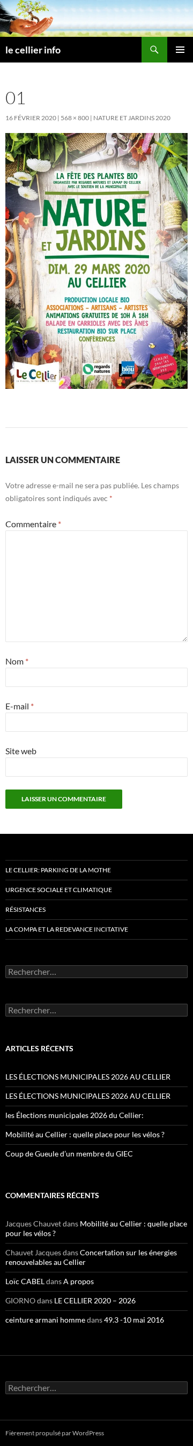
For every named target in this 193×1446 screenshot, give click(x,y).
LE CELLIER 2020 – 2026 (95, 1300)
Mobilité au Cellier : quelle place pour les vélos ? (85, 1134)
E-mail (19, 706)
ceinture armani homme (45, 1319)
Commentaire (33, 524)
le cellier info (33, 50)
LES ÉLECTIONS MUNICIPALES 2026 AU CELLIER (87, 1076)
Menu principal (180, 49)
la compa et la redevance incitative (66, 929)
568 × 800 (75, 118)
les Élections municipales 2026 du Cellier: (74, 1115)
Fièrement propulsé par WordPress (54, 1433)
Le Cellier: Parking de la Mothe (58, 870)
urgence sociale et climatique (58, 890)
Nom (16, 661)
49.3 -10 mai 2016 (134, 1319)
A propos (78, 1281)
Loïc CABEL (24, 1281)
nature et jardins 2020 (131, 118)
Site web (20, 751)
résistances (25, 909)
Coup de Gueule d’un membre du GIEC (69, 1153)
